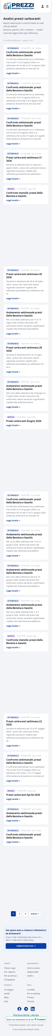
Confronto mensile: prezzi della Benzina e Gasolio (24, 194)
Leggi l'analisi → (13, 73)
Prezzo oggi (9, 968)
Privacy (30, 997)
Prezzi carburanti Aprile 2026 (23, 794)
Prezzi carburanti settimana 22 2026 (24, 723)
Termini (30, 1001)
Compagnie (9, 979)
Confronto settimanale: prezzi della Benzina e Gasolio (23, 54)
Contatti (31, 989)
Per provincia (10, 975)
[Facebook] (19, 1009)
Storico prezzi (33, 968)
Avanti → (35, 914)
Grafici (30, 975)
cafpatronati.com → (26, 946)
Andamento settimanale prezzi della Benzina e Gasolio (24, 314)
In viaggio (9, 989)
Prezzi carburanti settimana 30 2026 (24, 276)
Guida (7, 993)
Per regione (9, 972)
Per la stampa (33, 993)
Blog (6, 997)
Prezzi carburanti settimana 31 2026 (24, 159)
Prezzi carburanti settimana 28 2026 (24, 349)
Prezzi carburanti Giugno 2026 (23, 421)
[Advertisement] (26, 235)
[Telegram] (26, 1009)
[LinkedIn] (33, 1009)
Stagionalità (32, 972)
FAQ (6, 1001)
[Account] (42, 6)
